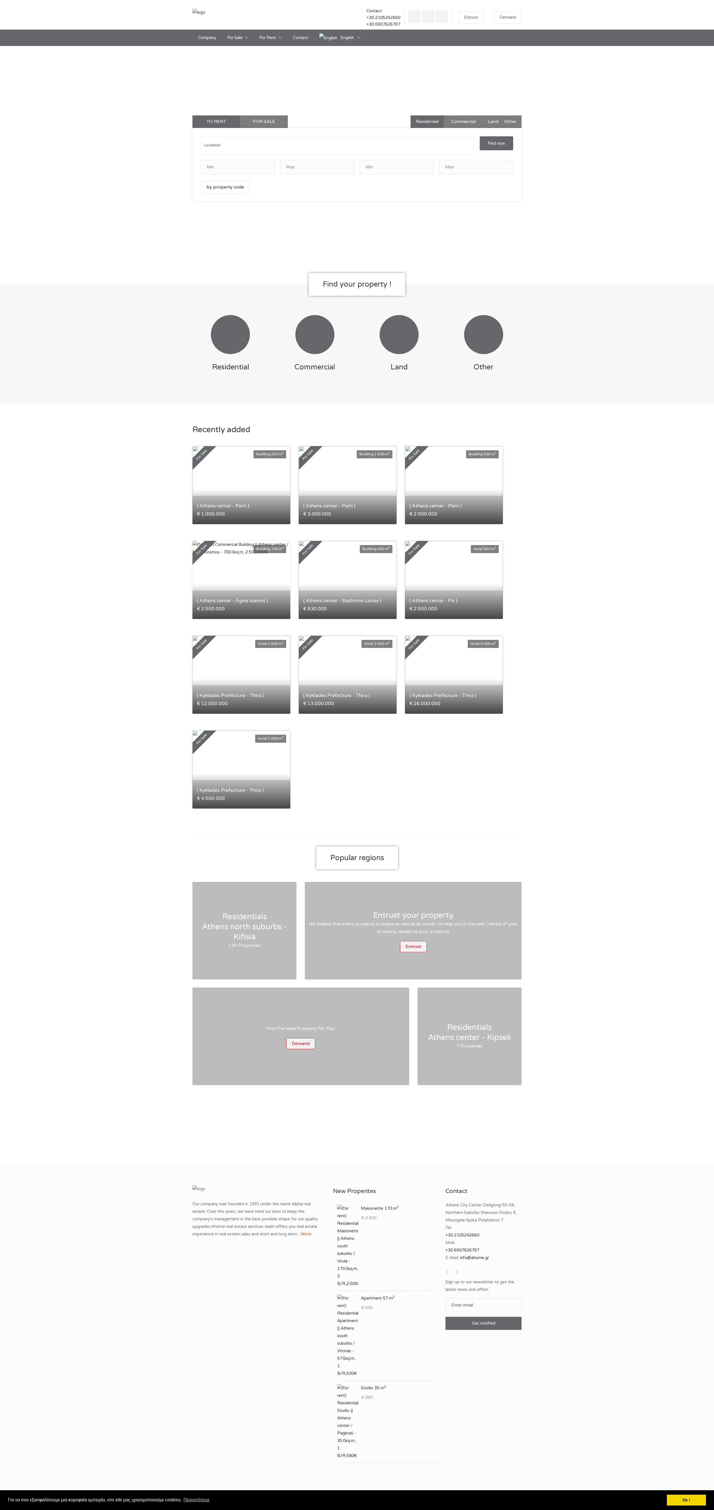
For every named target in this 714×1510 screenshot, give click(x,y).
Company (207, 37)
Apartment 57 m (378, 1298)
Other (510, 121)
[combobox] (337, 145)
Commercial (463, 121)
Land (493, 121)
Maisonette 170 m (380, 1208)
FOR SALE (264, 121)
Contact (300, 37)
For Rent (267, 37)
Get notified (483, 1323)
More (306, 1233)
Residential (427, 121)
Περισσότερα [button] (196, 1499)
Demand (508, 17)
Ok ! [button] (686, 1500)
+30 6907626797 (383, 24)
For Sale (235, 37)
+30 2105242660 (383, 17)
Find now (496, 143)
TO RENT (216, 121)
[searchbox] (264, 145)
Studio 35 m (373, 1387)
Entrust (471, 17)
